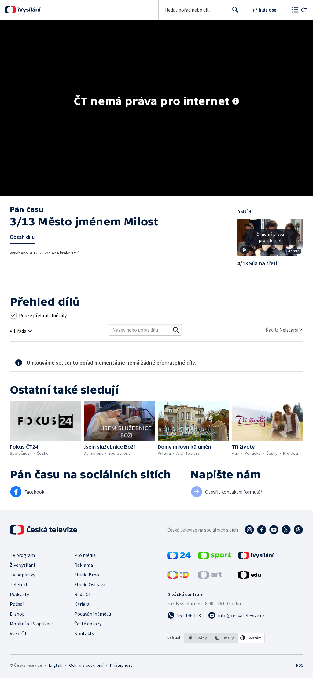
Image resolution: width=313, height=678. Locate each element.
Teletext (19, 584)
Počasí (17, 604)
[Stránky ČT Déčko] (178, 577)
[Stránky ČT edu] (249, 577)
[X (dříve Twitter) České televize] (286, 530)
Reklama (83, 565)
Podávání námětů (92, 614)
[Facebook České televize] (262, 530)
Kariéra (82, 604)
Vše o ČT (18, 633)
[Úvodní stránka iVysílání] (28, 9)
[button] (270, 239)
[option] (197, 638)
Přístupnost (121, 665)
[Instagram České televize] (249, 530)
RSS (299, 665)
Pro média (85, 555)
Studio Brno (86, 575)
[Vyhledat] (176, 330)
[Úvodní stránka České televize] (44, 530)
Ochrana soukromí (86, 665)
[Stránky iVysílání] (256, 557)
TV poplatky (22, 575)
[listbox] (224, 638)
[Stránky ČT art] (210, 577)
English (55, 665)
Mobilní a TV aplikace (32, 624)
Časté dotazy (87, 624)
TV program (22, 555)
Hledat (235, 9)
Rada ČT (82, 594)
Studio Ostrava (89, 584)
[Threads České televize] (298, 530)
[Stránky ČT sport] (214, 557)
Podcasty (19, 594)
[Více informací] (235, 102)
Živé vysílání (22, 565)
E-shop (17, 614)
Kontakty (84, 633)
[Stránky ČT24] (179, 557)
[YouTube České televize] (274, 530)
